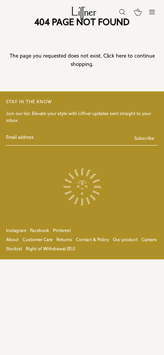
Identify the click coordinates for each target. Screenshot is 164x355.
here (121, 56)
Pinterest (62, 230)
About (12, 240)
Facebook (39, 230)
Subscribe (144, 138)
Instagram (16, 230)
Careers (149, 240)
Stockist (14, 249)
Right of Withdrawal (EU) (50, 249)
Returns (64, 240)
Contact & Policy (92, 240)
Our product (125, 240)
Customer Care (38, 240)
